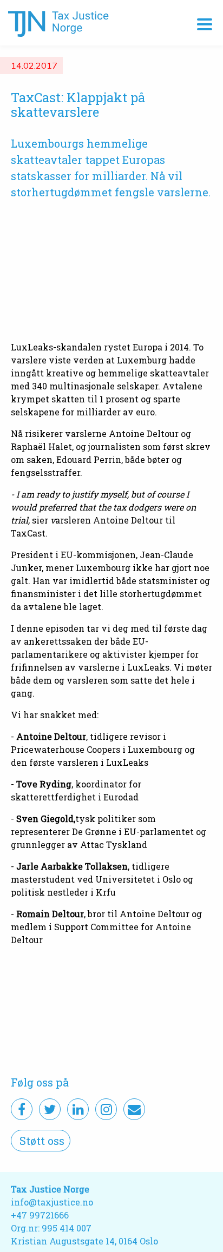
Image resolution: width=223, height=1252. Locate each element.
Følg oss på (40, 1082)
